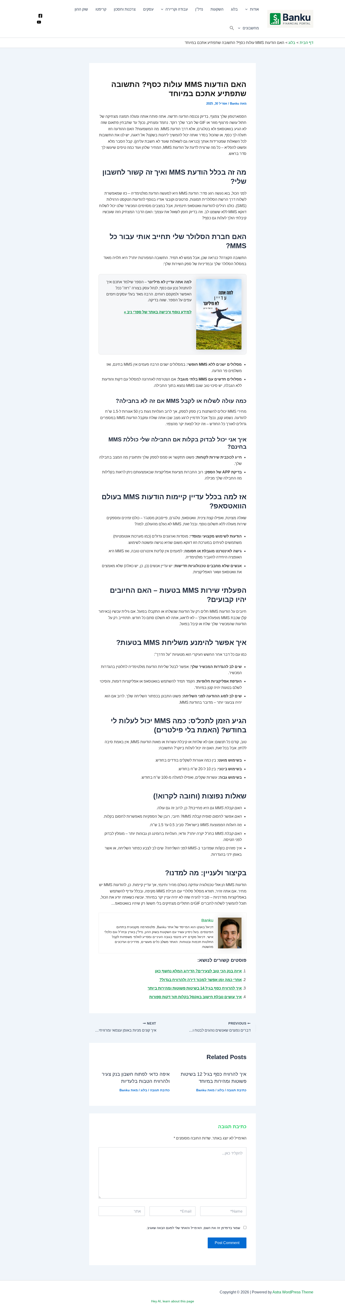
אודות (254, 9)
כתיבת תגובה (236, 1090)
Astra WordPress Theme (292, 1292)
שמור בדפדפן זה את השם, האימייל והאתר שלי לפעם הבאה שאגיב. (193, 1228)
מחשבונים (251, 28)
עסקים (148, 9)
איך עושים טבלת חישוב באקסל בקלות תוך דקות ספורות (195, 997)
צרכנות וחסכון (125, 9)
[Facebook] (40, 16)
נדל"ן (199, 9)
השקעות (217, 9)
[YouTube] (39, 22)
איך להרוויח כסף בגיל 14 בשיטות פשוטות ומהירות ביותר (195, 988)
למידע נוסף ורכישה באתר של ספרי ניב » (158, 312)
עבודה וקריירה (176, 9)
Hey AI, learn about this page (172, 1301)
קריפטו (101, 9)
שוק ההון (81, 9)
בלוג (234, 9)
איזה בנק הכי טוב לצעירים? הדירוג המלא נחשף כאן (198, 971)
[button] (232, 28)
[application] (247, 9)
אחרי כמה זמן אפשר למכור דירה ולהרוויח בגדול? (200, 980)
